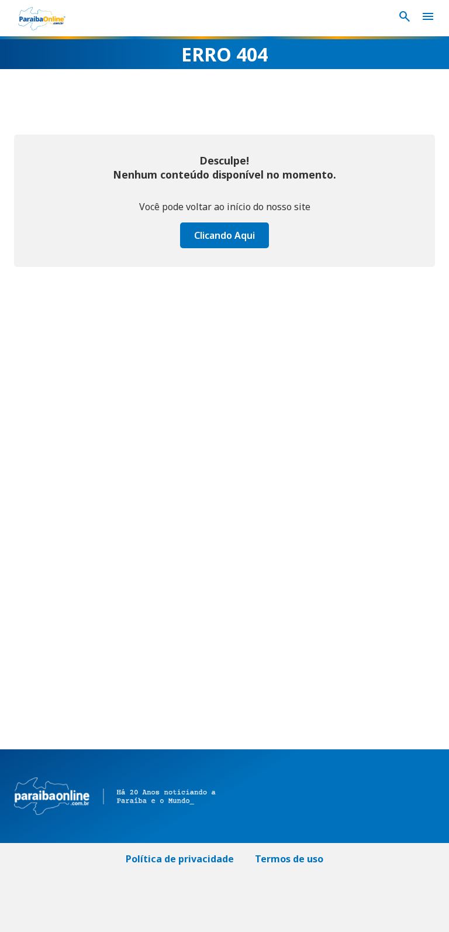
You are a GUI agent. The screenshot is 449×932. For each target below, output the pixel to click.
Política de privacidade (180, 858)
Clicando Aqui (224, 235)
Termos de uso (289, 858)
